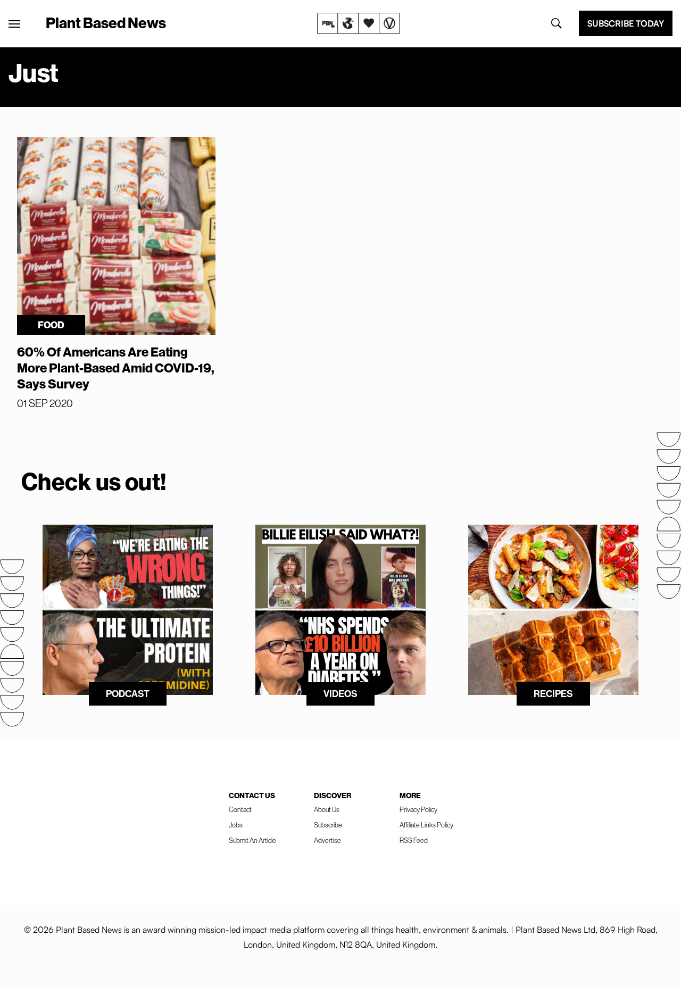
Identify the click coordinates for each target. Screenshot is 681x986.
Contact (240, 809)
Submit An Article (252, 840)
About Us (326, 809)
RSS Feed (414, 840)
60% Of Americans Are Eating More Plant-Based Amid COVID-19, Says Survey (115, 368)
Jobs (236, 825)
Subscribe (328, 825)
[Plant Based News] (14, 24)
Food (51, 325)
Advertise (327, 840)
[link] (358, 23)
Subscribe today (625, 23)
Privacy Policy (418, 809)
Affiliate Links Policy (426, 825)
